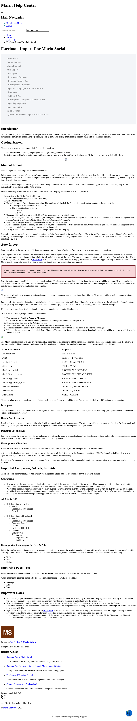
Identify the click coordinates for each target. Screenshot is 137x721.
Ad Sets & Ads (14, 96)
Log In (9, 25)
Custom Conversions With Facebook (21, 684)
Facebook (10, 40)
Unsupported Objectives (19, 85)
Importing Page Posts (16, 103)
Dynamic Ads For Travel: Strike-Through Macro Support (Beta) (33, 666)
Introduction (12, 58)
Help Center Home (14, 23)
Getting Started (14, 62)
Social (9, 37)
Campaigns (13, 92)
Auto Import (12, 70)
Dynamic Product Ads (18, 81)
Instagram (12, 73)
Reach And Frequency (18, 77)
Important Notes (14, 107)
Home (9, 35)
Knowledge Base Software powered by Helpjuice (68, 717)
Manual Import (14, 66)
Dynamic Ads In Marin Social (19, 657)
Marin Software (9, 708)
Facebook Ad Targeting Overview (20, 675)
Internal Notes (13, 111)
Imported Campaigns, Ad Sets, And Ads (25, 88)
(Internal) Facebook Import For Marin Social (28, 114)
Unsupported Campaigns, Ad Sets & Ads (26, 99)
